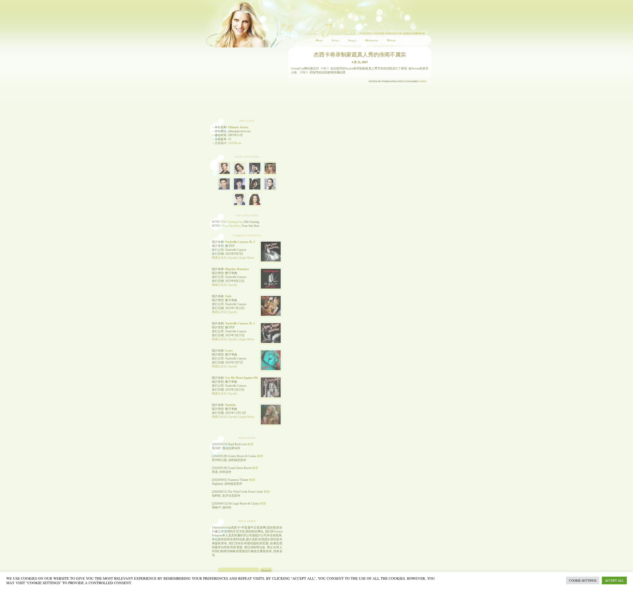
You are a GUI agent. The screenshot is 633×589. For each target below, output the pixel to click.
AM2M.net (234, 143)
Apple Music (246, 257)
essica (335, 40)
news (423, 81)
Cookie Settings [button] (582, 580)
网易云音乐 (219, 257)
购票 (250, 444)
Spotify (233, 257)
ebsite (391, 40)
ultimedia (371, 40)
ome (319, 40)
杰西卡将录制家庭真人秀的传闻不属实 (360, 54)
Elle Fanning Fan (232, 222)
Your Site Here (231, 226)
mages (352, 40)
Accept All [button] (614, 580)
